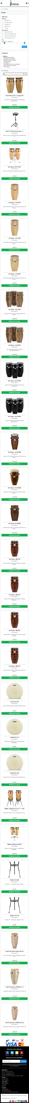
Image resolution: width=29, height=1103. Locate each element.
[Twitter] (12, 1051)
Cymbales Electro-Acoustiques (12, 64)
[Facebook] (7, 1051)
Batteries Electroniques (10, 60)
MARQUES (4, 1084)
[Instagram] (17, 1051)
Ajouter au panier (15, 107)
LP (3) (6, 28)
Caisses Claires (7, 61)
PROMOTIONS (5, 1083)
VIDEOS (3, 1086)
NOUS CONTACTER (6, 1090)
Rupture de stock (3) (10, 35)
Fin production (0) (10, 37)
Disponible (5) (8, 31)
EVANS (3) (7, 24)
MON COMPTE (5, 1080)
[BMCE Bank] (8, 1042)
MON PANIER (5, 1078)
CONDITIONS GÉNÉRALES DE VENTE (10, 1092)
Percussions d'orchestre (10, 65)
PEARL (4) (7, 20)
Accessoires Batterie (9, 57)
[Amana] (15, 1042)
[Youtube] (21, 1051)
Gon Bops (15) (8, 22)
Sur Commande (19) (10, 33)
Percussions (7, 66)
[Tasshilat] (22, 1042)
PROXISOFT (14, 1098)
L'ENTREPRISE (5, 1089)
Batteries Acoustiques (9, 59)
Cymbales (6, 63)
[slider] (4, 43)
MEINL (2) (7, 26)
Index (3, 9)
